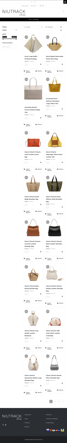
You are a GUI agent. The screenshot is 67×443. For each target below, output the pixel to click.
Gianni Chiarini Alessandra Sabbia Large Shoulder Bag (33, 378)
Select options (28, 71)
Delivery (27, 422)
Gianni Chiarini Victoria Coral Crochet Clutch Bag (33, 154)
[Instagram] (5, 425)
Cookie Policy (50, 422)
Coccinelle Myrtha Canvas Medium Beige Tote (32, 110)
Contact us (28, 414)
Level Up (40, 439)
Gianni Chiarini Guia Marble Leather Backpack (31, 333)
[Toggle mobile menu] (64, 11)
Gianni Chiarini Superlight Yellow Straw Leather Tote (54, 154)
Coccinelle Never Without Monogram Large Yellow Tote (52, 101)
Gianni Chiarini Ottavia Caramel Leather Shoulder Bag (32, 244)
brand (4, 30)
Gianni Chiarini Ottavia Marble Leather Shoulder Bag (54, 288)
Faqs (26, 418)
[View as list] (61, 30)
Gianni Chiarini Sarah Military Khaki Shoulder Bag (54, 199)
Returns (27, 426)
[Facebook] (3, 425)
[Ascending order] (41, 27)
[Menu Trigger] (65, 2)
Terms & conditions (52, 418)
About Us (49, 414)
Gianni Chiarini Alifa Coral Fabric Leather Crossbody (53, 333)
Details (40, 71)
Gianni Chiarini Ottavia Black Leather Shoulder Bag (54, 244)
